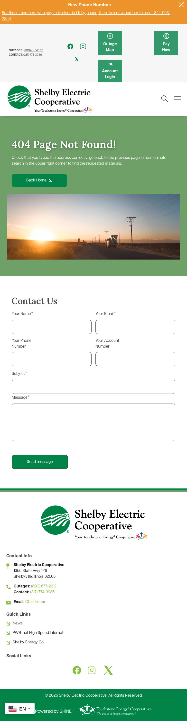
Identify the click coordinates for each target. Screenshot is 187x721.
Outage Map (110, 43)
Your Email (104, 314)
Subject (18, 374)
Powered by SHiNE (53, 712)
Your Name (21, 314)
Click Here (34, 602)
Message (20, 398)
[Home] (49, 99)
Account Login (110, 71)
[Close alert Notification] (181, 5)
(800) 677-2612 (33, 50)
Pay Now (166, 43)
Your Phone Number (21, 344)
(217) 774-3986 (32, 55)
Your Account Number (107, 344)
